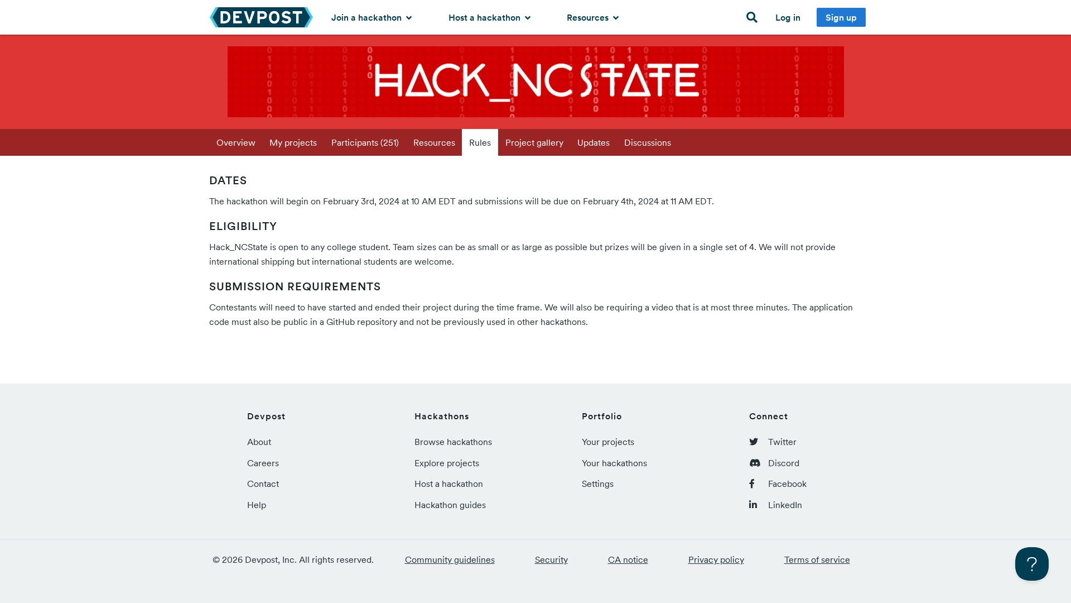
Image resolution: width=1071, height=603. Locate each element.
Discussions (647, 142)
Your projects (608, 441)
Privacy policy (716, 559)
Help (256, 504)
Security (551, 559)
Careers (263, 462)
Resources (589, 17)
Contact (263, 483)
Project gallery (534, 142)
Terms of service (817, 559)
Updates (593, 142)
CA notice (628, 559)
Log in (787, 17)
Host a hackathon (485, 17)
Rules (480, 142)
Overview (235, 142)
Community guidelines (450, 559)
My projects (293, 142)
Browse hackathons (453, 441)
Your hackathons (614, 462)
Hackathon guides (450, 504)
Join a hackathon (367, 17)
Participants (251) (365, 142)
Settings (598, 483)
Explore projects (446, 462)
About (259, 441)
